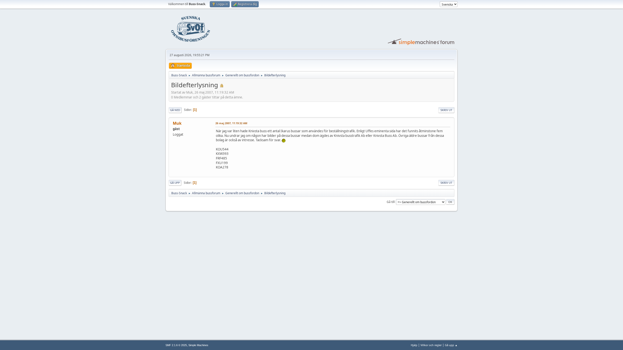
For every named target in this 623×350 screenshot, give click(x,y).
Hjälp (414, 345)
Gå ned (175, 110)
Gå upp (175, 182)
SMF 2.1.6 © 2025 (176, 345)
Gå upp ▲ (451, 345)
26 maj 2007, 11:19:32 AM (231, 123)
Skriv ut (446, 110)
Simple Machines (198, 345)
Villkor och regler (431, 345)
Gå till (390, 202)
